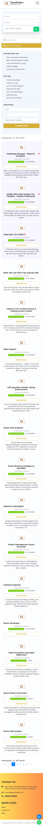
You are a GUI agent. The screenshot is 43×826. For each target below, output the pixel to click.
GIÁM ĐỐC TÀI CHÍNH (13, 235)
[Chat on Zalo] (39, 816)
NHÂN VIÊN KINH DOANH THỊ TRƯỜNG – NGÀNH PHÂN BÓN (20, 195)
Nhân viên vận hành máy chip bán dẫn (21, 273)
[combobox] (21, 16)
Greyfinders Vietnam (21, 159)
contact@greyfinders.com (13, 792)
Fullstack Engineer (12, 585)
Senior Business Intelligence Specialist (21, 467)
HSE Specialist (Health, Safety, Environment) (21, 388)
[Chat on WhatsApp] (39, 822)
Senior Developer (11, 623)
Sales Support (9, 349)
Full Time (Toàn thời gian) (16, 162)
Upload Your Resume (13, 45)
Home (4, 807)
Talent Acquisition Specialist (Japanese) (21, 654)
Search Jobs (22, 126)
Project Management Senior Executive (21, 546)
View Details (21, 167)
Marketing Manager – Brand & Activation (20, 155)
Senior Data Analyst (12, 731)
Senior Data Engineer (13, 428)
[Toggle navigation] (38, 3)
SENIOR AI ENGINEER (13, 506)
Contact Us (5, 810)
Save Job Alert (10, 40)
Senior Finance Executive (15, 693)
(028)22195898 (10, 796)
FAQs (3, 813)
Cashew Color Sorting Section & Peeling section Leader (21, 310)
